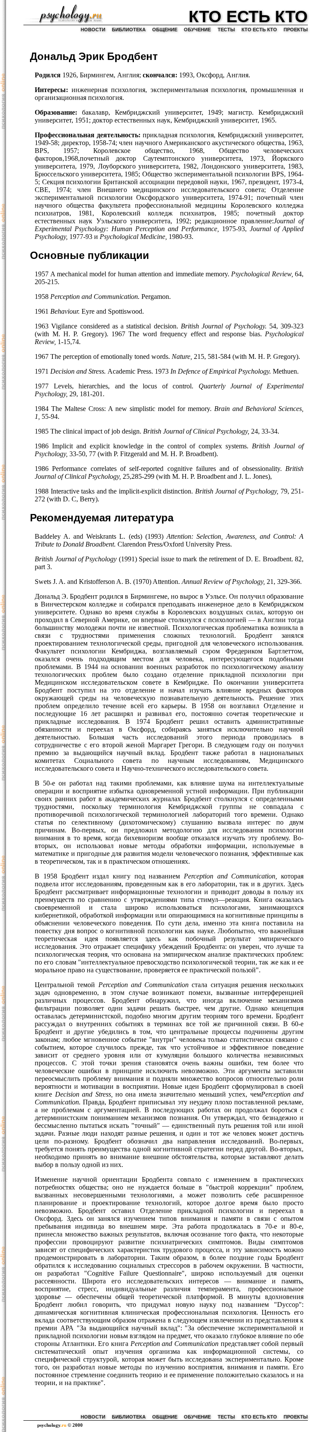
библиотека (129, 29)
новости (93, 29)
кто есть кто (259, 29)
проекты (296, 29)
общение (164, 29)
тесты (226, 29)
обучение (197, 29)
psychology (51, 1425)
